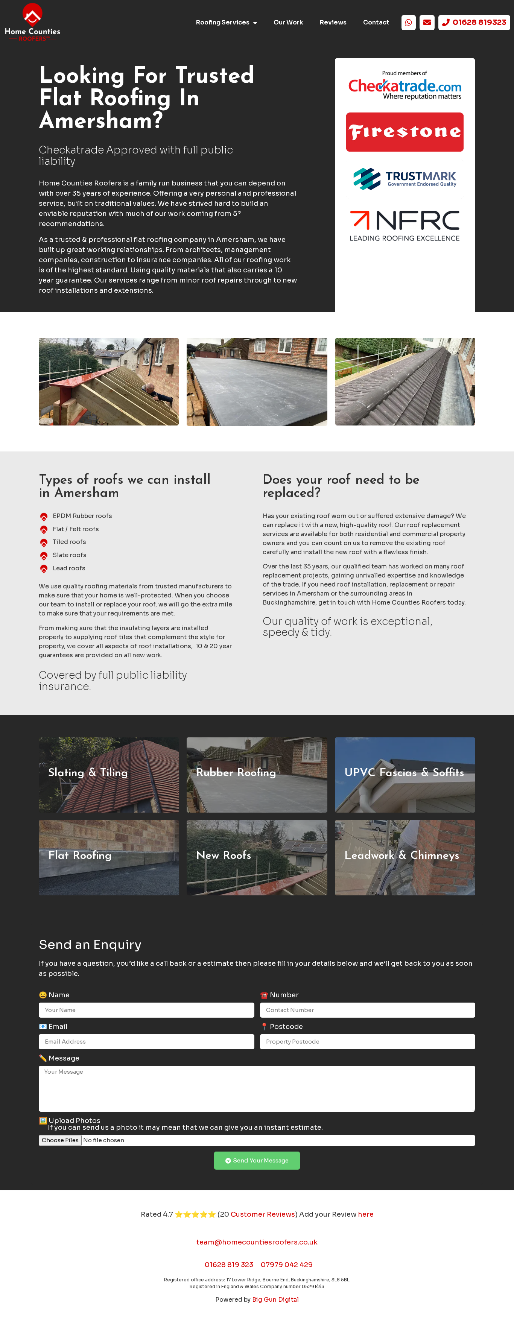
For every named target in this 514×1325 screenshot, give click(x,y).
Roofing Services (222, 22)
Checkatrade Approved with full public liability (136, 156)
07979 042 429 (287, 1265)
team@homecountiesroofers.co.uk (257, 1242)
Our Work (288, 22)
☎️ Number (279, 995)
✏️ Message (59, 1058)
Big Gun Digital (275, 1300)
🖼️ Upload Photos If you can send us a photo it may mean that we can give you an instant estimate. (181, 1124)
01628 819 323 (229, 1265)
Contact (376, 22)
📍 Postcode (281, 1027)
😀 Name (54, 995)
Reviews (333, 22)
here (366, 1214)
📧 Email (53, 1027)
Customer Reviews (263, 1214)
